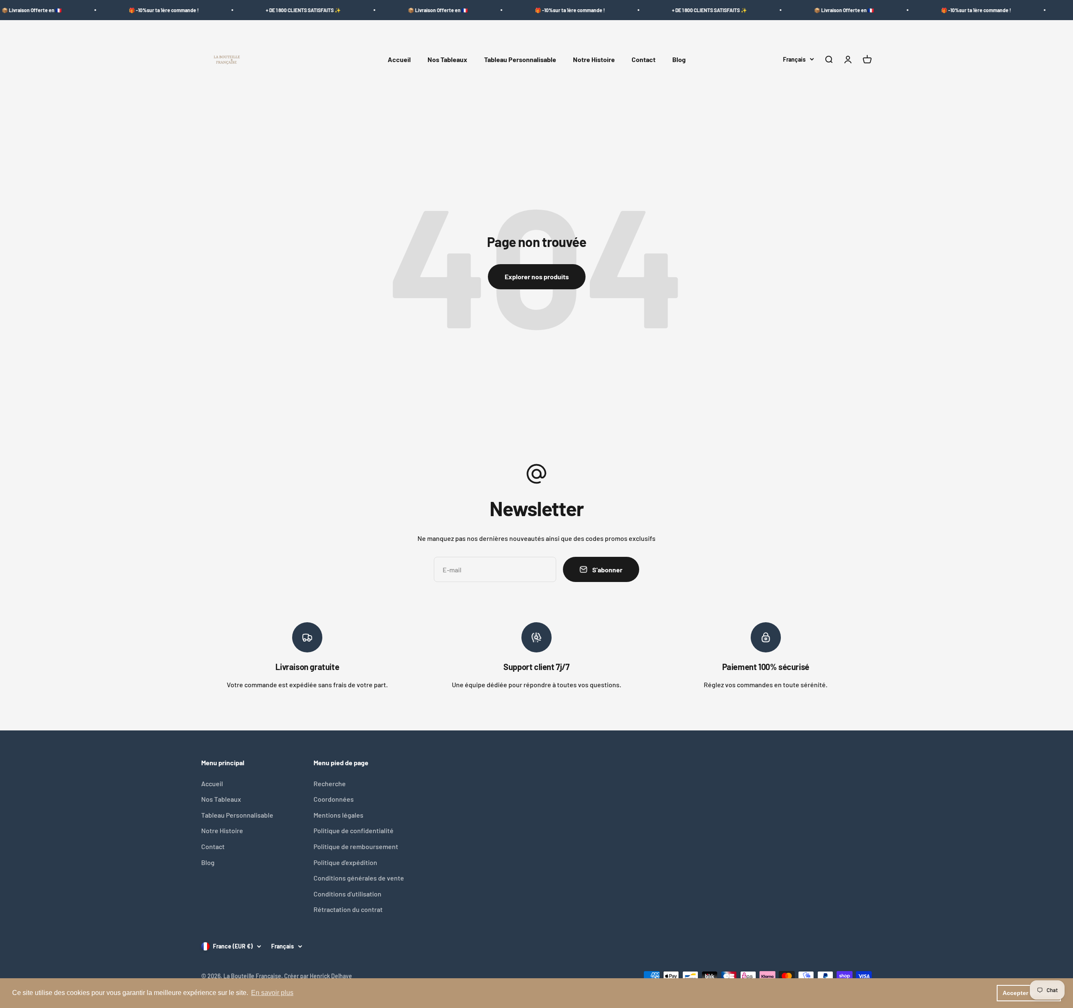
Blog (679, 60)
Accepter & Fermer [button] (1029, 993)
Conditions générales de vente (359, 878)
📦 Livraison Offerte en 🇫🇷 (398, 10)
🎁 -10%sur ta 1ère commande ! (124, 10)
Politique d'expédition (345, 862)
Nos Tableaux (447, 60)
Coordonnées (334, 799)
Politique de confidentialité (354, 830)
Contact (644, 60)
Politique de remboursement (356, 846)
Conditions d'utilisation (347, 894)
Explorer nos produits (537, 277)
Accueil (399, 60)
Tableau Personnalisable (520, 60)
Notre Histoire (594, 60)
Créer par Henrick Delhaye (318, 975)
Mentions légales (338, 815)
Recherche (330, 783)
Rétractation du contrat (348, 909)
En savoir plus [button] (272, 992)
